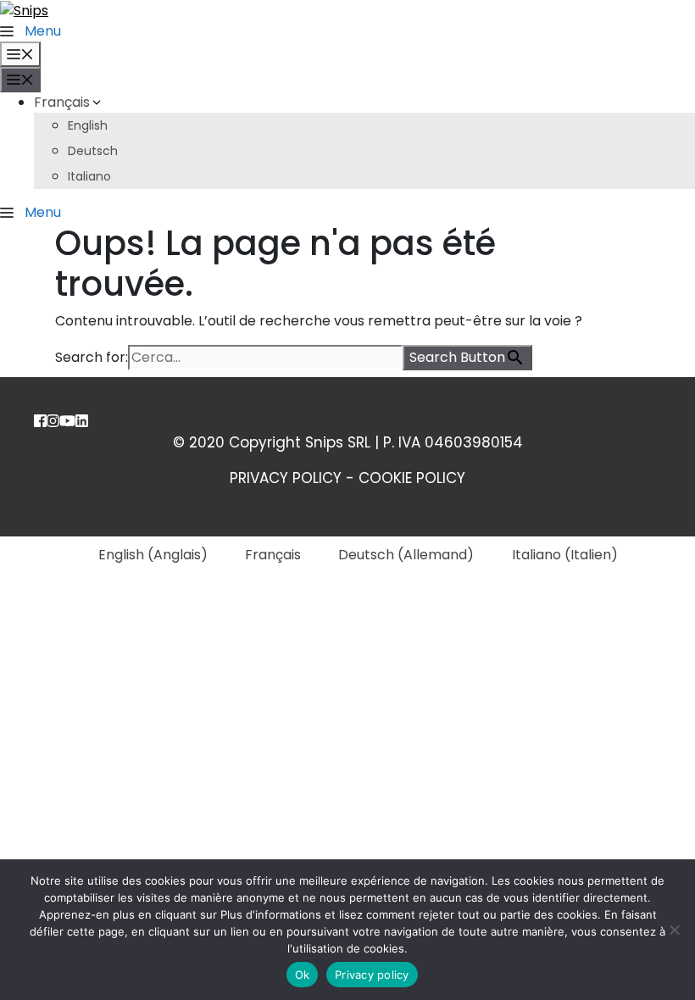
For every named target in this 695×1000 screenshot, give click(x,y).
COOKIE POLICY (412, 478)
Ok (302, 974)
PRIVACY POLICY (286, 478)
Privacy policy (372, 974)
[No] (673, 929)
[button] (30, 31)
